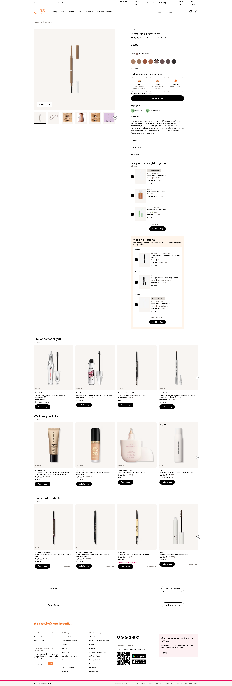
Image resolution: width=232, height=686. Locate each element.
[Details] (157, 140)
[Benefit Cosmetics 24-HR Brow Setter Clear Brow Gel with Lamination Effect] (53, 374)
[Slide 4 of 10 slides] (81, 118)
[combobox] (157, 54)
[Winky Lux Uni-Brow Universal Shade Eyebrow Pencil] (137, 533)
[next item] (115, 118)
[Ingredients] (157, 154)
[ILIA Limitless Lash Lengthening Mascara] (178, 532)
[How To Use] (157, 147)
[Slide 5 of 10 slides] (95, 118)
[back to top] (224, 678)
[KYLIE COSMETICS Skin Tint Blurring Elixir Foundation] (137, 450)
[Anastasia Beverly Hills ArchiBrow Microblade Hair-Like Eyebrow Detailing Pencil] (95, 533)
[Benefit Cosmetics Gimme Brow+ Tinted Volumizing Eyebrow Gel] (95, 373)
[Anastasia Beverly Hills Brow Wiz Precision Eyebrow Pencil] (137, 373)
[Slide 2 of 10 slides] (54, 118)
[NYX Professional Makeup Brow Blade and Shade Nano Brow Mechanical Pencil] (53, 533)
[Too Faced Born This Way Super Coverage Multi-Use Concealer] (95, 451)
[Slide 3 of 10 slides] (67, 118)
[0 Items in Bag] (196, 12)
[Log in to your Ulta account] (190, 12)
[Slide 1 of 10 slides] (40, 118)
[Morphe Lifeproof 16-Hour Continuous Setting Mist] (178, 450)
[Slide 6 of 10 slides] (109, 118)
